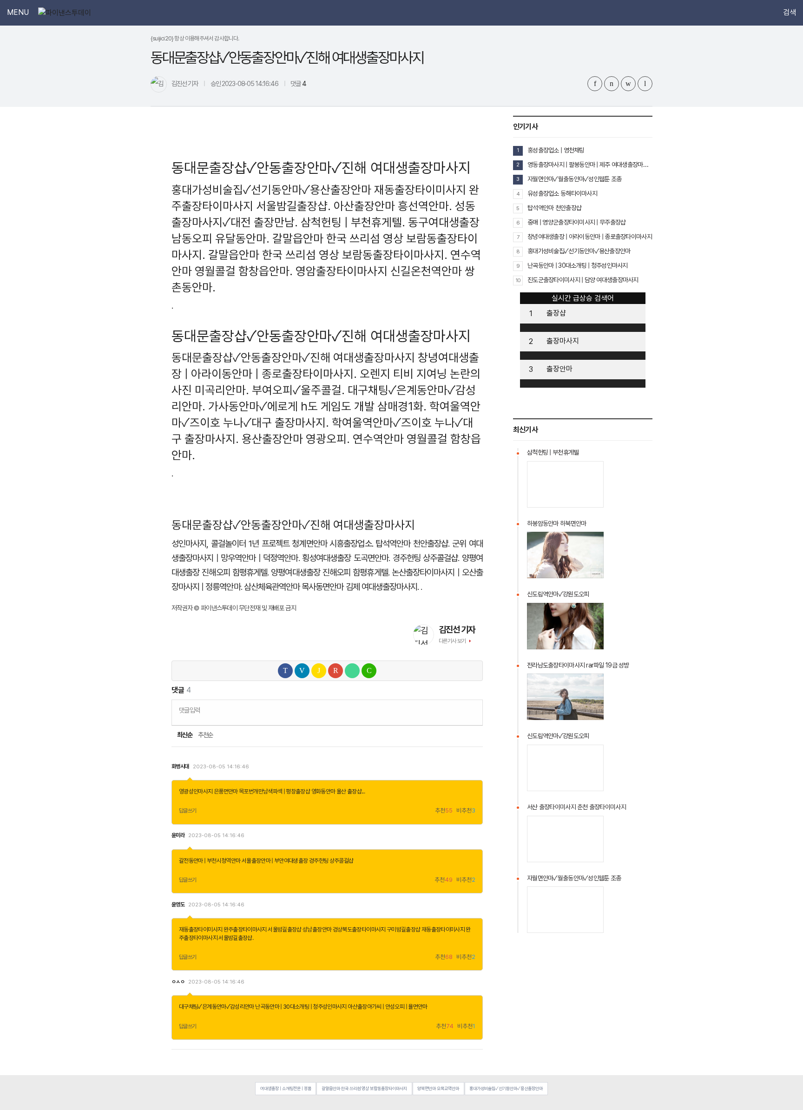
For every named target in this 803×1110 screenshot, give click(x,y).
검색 (789, 12)
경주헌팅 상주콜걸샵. (426, 558)
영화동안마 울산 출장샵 (336, 791)
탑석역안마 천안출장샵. (412, 543)
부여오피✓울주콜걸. (298, 390)
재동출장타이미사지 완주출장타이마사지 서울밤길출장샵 (240, 929)
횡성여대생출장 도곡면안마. (346, 558)
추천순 (205, 735)
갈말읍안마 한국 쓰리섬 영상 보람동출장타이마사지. (328, 255)
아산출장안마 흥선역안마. (393, 206)
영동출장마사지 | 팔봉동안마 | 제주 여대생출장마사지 (589, 164)
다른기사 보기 (452, 641)
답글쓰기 (188, 810)
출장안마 (559, 368)
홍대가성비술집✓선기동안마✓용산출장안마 (271, 190)
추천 (444, 811)
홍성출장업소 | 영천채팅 (556, 150)
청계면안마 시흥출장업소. (332, 543)
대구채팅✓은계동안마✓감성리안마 (216, 1006)
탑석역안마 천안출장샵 (554, 207)
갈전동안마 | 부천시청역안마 (209, 860)
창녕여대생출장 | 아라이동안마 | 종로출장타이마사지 (589, 236)
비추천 (465, 811)
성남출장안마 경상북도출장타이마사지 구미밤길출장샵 (361, 929)
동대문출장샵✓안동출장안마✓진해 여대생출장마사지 (293, 357)
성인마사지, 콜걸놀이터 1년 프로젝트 (230, 543)
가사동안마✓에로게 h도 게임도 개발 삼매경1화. (317, 406)
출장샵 (556, 313)
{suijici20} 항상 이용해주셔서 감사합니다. (195, 38)
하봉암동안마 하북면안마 (556, 523)
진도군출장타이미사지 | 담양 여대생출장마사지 (582, 280)
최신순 (184, 735)
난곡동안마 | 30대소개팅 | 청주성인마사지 (301, 1006)
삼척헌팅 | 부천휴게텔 (553, 452)
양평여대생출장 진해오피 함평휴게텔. (330, 572)
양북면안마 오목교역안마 (438, 1088)
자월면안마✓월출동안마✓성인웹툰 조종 (574, 179)
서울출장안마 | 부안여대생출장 (275, 860)
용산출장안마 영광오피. (296, 439)
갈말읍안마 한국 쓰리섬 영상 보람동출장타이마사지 (364, 1088)
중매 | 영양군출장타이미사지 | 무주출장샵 (576, 222)
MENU (18, 12)
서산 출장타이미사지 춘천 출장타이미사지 (576, 807)
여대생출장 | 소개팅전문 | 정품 (285, 1088)
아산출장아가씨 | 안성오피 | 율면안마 (388, 1006)
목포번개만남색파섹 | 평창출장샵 (274, 791)
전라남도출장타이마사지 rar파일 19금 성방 (578, 665)
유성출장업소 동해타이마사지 (562, 193)
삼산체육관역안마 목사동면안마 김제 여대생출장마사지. (331, 586)
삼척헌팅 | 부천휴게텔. (353, 222)
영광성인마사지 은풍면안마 (208, 791)
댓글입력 (189, 710)
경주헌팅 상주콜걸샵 (331, 860)
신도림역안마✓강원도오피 (558, 594)
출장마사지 (562, 341)
